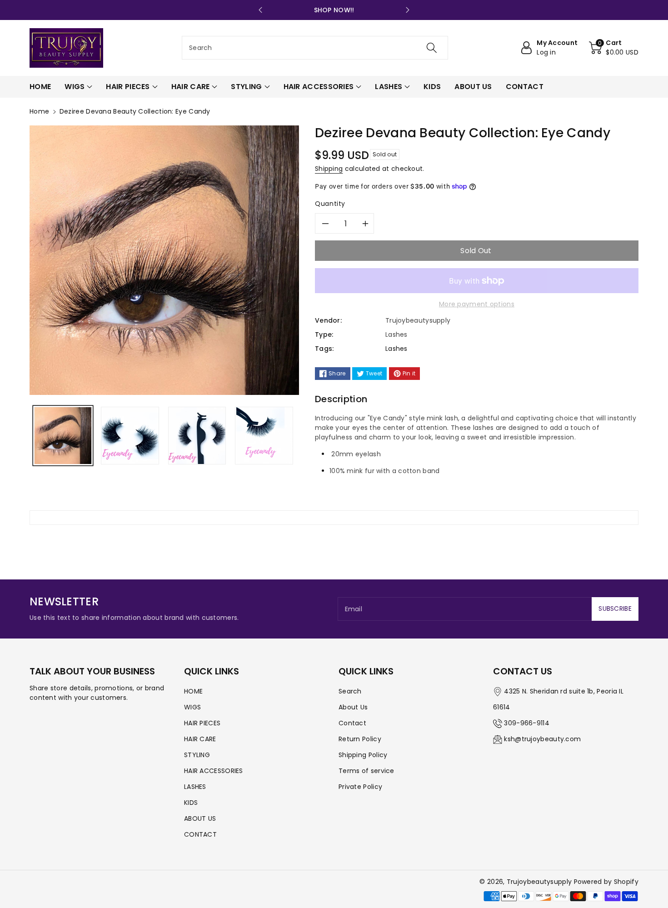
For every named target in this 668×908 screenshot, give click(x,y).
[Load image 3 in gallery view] (197, 435)
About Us (353, 707)
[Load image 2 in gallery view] (130, 435)
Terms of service (366, 770)
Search (350, 691)
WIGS (192, 707)
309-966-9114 (526, 723)
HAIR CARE (200, 738)
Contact (352, 723)
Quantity (330, 203)
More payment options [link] (476, 304)
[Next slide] (408, 10)
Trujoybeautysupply (539, 881)
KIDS (191, 802)
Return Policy (360, 738)
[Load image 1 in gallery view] (63, 435)
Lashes (396, 348)
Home (39, 111)
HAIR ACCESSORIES (213, 770)
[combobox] (315, 47)
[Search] (432, 47)
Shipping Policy (363, 754)
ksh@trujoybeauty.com (542, 738)
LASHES (195, 786)
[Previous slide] (260, 10)
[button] (613, 48)
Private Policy (360, 786)
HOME (193, 691)
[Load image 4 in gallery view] (264, 435)
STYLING (197, 754)
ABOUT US (200, 818)
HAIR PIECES (202, 723)
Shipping (329, 168)
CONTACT (200, 834)
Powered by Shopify (606, 881)
